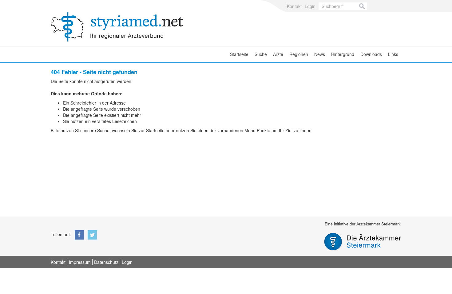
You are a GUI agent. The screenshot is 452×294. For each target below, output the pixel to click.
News (319, 54)
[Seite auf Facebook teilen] (78, 234)
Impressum (80, 262)
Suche (261, 54)
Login (310, 6)
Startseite (239, 54)
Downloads (371, 54)
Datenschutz (106, 262)
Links (393, 54)
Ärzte (278, 54)
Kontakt (294, 6)
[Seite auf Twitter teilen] (91, 234)
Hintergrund (342, 54)
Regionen (298, 54)
